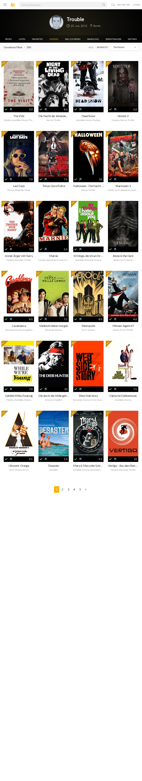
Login (136, 5)
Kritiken (132, 39)
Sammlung (93, 39)
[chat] (113, 5)
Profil (8, 39)
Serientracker (113, 39)
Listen (22, 39)
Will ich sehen (72, 39)
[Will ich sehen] (11, 109)
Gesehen (53, 39)
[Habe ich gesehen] (6, 109)
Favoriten (37, 39)
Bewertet (102, 47)
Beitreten (124, 5)
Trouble (75, 19)
